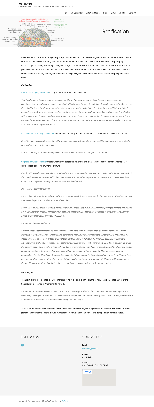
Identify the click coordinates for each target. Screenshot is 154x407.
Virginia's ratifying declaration (34, 162)
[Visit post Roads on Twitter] (22, 345)
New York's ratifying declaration (35, 92)
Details (114, 13)
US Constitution (77, 13)
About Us (122, 13)
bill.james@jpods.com (90, 349)
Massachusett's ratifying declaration (37, 133)
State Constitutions (93, 13)
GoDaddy (65, 401)
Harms (105, 13)
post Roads (25, 3)
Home (66, 13)
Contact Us (133, 13)
